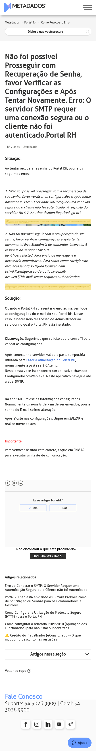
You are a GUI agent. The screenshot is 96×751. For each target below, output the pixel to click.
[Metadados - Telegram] (70, 724)
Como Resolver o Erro (55, 22)
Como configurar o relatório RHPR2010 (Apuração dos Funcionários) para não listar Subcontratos (46, 626)
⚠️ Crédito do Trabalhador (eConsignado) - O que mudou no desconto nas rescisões (43, 637)
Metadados (12, 22)
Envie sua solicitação (48, 556)
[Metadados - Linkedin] (48, 724)
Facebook (7, 483)
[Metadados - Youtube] (59, 724)
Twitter (14, 483)
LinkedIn (20, 483)
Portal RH (30, 22)
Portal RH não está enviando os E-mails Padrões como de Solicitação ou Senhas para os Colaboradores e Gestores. (46, 601)
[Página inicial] (25, 7)
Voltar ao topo (15, 671)
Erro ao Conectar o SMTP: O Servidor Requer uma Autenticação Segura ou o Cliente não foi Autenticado (46, 588)
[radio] (33, 508)
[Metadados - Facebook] (25, 724)
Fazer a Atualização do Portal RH (50, 360)
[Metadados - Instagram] (36, 724)
